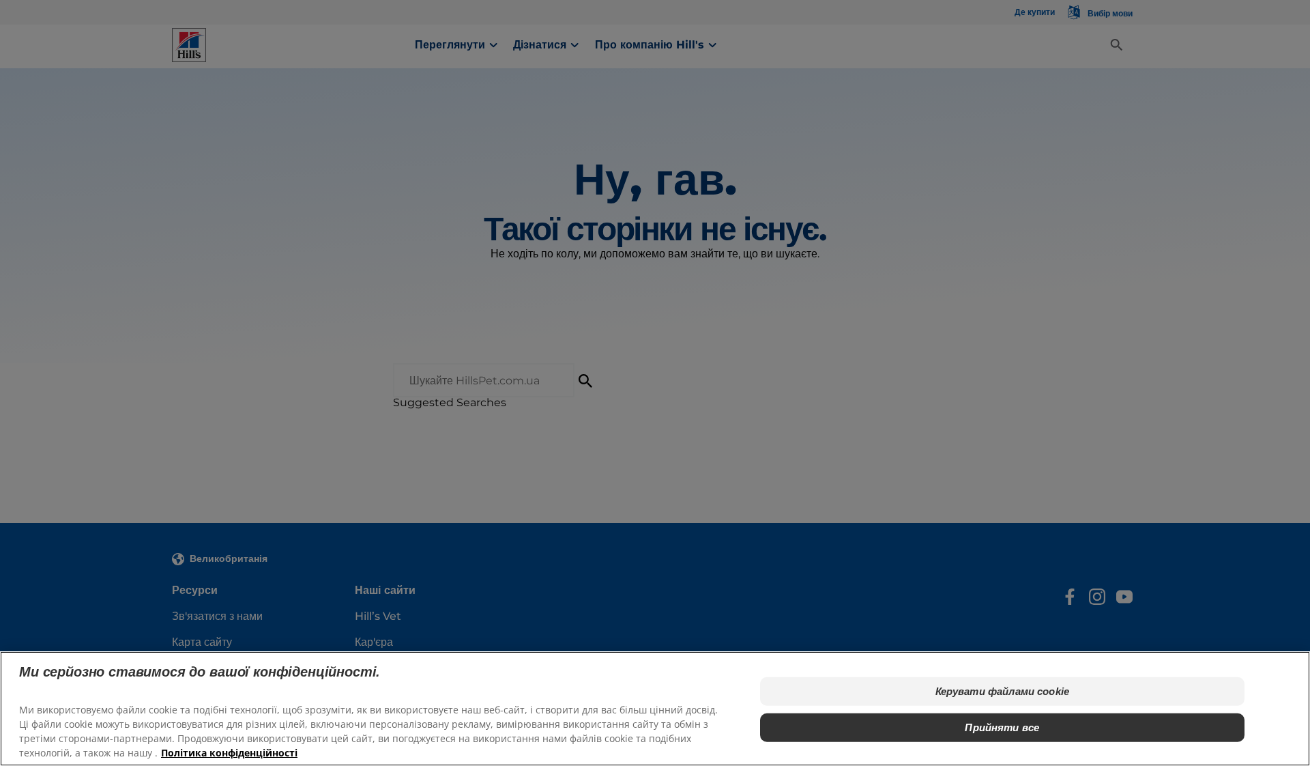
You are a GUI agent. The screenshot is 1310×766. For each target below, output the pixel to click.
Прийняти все (1002, 727)
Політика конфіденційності (229, 752)
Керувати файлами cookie (1002, 691)
